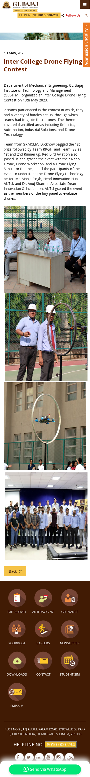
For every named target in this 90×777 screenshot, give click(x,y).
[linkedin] (39, 757)
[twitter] (29, 757)
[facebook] (19, 757)
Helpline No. (38, 15)
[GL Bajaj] (20, 6)
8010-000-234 (61, 744)
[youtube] (49, 757)
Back (13, 571)
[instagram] (59, 757)
